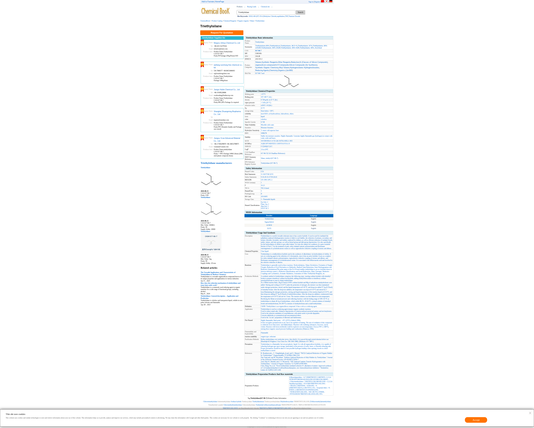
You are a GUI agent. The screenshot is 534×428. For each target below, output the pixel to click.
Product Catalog (217, 21)
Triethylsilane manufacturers (216, 163)
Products (240, 7)
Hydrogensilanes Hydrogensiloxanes (304, 68)
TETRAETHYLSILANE (298, 392)
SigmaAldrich (269, 222)
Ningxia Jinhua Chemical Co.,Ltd (227, 43)
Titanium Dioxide (294, 16)
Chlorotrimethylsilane (210, 402)
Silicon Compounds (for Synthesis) (303, 65)
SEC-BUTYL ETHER (316, 392)
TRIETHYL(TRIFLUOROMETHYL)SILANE (275, 408)
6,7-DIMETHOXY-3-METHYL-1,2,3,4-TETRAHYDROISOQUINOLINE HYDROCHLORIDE (310, 378)
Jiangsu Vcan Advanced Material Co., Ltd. (227, 139)
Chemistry (273, 70)
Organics (281, 70)
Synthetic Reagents (270, 62)
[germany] (330, 2)
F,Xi (262, 171)
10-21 (263, 185)
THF (286, 16)
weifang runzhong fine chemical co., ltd (228, 66)
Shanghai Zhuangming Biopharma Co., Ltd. (227, 112)
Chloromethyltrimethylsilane (232, 405)
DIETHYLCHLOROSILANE (315, 381)
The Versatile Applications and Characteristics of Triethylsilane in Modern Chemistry (218, 273)
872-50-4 (260, 16)
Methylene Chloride (269, 16)
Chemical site (265, 7)
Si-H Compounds (282, 65)
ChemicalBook (205, 21)
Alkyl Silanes (284, 68)
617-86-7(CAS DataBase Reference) (273, 153)
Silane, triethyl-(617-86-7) (269, 158)
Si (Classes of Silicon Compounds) (314, 62)
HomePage (219, 2)
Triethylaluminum (258, 402)
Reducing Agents (262, 70)
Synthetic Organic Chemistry (267, 68)
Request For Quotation (222, 32)
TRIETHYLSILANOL (230, 408)
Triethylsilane (260, 21)
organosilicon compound (265, 65)
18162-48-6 (252, 16)
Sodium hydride (236, 402)
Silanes (258, 62)
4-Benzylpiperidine (295, 377)
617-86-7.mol (259, 73)
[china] (322, 2)
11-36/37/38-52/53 (267, 174)
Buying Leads (251, 7)
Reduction (295, 62)
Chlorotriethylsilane (296, 381)
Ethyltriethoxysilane (286, 402)
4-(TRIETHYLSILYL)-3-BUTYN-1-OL (303, 387)
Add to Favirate (208, 2)
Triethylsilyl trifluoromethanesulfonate (268, 405)
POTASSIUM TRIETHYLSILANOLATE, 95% (306, 394)
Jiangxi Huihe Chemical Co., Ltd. (227, 90)
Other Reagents (284, 62)
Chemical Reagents (230, 21)
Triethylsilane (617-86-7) (269, 163)
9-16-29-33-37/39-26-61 (269, 177)
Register (317, 2)
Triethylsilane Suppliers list (213, 38)
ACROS (269, 225)
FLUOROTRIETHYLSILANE (314, 384)
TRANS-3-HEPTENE (297, 386)
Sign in (311, 2)
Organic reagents (243, 21)
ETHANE (310, 386)
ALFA (269, 228)
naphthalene (281, 16)
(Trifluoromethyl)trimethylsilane (320, 402)
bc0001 (290, 70)
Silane (252, 21)
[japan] (326, 2)
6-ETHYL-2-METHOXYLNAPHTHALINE (309, 389)
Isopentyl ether (322, 388)
